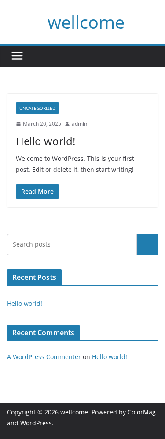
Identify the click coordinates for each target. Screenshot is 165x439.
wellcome (86, 22)
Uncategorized (37, 108)
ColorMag (142, 412)
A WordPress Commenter (44, 356)
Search (147, 244)
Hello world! (45, 141)
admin (79, 123)
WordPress (36, 423)
